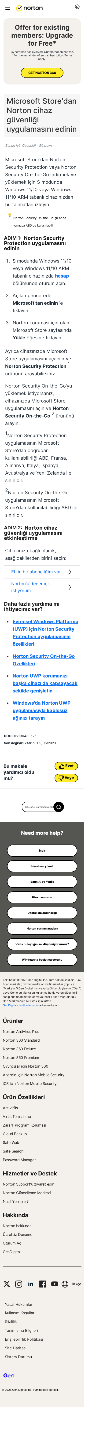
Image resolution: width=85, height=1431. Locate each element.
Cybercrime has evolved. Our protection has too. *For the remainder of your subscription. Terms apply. (42, 55)
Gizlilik (11, 1321)
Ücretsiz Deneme (17, 1234)
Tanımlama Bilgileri (21, 1330)
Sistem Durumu (18, 1356)
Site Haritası (15, 1348)
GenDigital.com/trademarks (21, 1005)
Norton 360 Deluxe (19, 1049)
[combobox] (42, 807)
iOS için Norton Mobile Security (30, 1083)
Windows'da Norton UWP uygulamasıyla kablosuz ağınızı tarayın (41, 710)
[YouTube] (54, 1284)
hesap (62, 276)
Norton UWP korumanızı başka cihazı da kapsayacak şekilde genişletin (45, 683)
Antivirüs (10, 1107)
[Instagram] (18, 1284)
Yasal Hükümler (18, 1304)
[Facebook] (42, 1284)
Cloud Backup (15, 1133)
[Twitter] (6, 1284)
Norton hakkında (17, 1225)
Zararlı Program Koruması (24, 1125)
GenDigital (12, 1251)
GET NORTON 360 (42, 73)
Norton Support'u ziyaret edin (28, 1184)
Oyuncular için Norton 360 (25, 1066)
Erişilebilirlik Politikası (24, 1339)
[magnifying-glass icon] (58, 807)
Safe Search (13, 1151)
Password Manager (19, 1159)
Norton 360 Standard (21, 1040)
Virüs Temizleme (17, 1116)
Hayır (69, 777)
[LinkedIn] (30, 1284)
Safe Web (11, 1142)
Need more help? (42, 833)
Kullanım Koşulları (20, 1312)
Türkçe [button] (75, 1284)
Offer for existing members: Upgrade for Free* (42, 35)
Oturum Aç (12, 1243)
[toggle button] (7, 8)
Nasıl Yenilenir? (15, 1201)
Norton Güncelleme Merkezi (27, 1192)
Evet (69, 765)
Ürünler (13, 1020)
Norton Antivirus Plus (21, 1031)
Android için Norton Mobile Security (33, 1074)
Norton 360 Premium (21, 1057)
